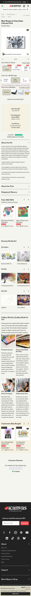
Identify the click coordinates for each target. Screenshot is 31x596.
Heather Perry (5, 444)
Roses (9, 16)
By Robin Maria (5, 25)
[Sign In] (24, 6)
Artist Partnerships (6, 556)
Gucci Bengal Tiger (7, 442)
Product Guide (26, 62)
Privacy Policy (5, 553)
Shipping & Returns (9, 192)
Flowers (3, 16)
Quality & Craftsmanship (8, 550)
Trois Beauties (20, 442)
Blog (2, 562)
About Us (4, 548)
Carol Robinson (20, 444)
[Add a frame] (6, 54)
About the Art (6, 143)
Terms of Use (5, 559)
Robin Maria (4, 222)
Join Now (24, 523)
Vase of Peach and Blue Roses (23, 220)
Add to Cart (15, 593)
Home (2, 14)
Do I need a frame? (24, 87)
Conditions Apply (15, 127)
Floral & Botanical (11, 14)
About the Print (7, 186)
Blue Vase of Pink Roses (8, 220)
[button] (7, 68)
